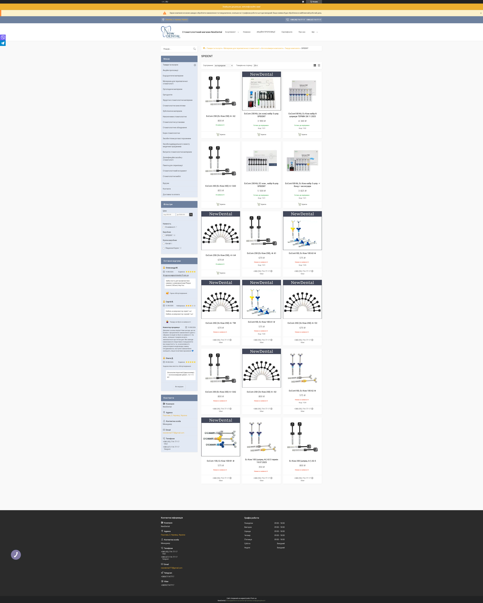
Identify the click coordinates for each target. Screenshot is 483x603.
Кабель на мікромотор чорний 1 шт (179, 314)
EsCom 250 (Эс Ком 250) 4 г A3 (261, 392)
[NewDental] (170, 32)
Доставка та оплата (171, 194)
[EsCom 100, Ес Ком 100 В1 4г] (220, 436)
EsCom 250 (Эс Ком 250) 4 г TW (221, 323)
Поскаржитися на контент (235, 600)
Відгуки (166, 183)
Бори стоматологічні (171, 133)
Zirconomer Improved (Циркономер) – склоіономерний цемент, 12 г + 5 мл (180, 375)
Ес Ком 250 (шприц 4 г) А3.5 (302, 461)
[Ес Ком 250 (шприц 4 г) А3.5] (302, 436)
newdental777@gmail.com (173, 433)
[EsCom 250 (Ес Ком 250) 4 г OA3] (220, 160)
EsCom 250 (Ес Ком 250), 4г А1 (261, 253)
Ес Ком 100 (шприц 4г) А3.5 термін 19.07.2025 (261, 461)
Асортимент (230, 32)
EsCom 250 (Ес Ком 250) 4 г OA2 (220, 392)
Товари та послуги (214, 48)
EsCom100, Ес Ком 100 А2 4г (302, 391)
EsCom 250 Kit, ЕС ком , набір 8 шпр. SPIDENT (261, 184)
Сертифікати (286, 32)
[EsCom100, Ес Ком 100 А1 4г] (261, 299)
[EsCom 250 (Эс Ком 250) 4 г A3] (261, 368)
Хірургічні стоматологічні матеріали (177, 100)
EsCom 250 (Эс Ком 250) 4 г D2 (302, 323)
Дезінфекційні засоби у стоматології (172, 158)
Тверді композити (292, 48)
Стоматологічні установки (174, 122)
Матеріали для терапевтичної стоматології (241, 48)
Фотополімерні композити (272, 48)
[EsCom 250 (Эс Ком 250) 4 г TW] (220, 299)
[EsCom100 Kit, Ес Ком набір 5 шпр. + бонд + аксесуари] (302, 160)
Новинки (246, 32)
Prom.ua (253, 598)
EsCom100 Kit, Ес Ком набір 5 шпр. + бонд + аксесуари (302, 184)
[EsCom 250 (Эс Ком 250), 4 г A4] (220, 230)
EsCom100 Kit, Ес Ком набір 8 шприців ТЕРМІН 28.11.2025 (302, 115)
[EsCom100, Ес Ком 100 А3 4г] (302, 230)
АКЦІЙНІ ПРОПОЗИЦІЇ (266, 32)
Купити (222, 134)
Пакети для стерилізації (173, 165)
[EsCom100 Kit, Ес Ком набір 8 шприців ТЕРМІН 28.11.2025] (302, 91)
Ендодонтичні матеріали (173, 76)
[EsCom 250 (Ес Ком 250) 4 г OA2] (220, 368)
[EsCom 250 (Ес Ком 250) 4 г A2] (220, 91)
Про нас (302, 32)
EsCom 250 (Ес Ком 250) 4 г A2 (220, 116)
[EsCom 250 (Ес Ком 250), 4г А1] (261, 230)
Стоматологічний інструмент (175, 171)
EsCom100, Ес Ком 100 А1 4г (261, 322)
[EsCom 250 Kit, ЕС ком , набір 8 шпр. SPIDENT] (261, 160)
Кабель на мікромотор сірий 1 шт (179, 311)
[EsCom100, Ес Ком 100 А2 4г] (302, 368)
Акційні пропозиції (170, 70)
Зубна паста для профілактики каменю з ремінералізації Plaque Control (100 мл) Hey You (178, 283)
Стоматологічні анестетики (174, 106)
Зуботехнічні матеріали (172, 111)
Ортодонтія (167, 95)
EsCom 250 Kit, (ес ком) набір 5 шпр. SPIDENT (261, 115)
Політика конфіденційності (255, 600)
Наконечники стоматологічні (175, 117)
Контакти (167, 189)
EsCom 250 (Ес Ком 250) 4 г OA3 (220, 186)
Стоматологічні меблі (172, 176)
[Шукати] (194, 49)
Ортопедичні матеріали (172, 89)
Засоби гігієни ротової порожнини (177, 138)
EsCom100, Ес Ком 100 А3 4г (302, 253)
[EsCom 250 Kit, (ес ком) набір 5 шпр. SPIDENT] (261, 91)
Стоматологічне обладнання (175, 128)
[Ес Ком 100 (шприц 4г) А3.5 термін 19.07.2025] (261, 436)
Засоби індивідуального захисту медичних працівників (176, 145)
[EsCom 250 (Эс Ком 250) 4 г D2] (302, 299)
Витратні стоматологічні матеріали (177, 152)
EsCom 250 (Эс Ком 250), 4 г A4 (221, 255)
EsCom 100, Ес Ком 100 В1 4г (221, 461)
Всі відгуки (179, 387)
